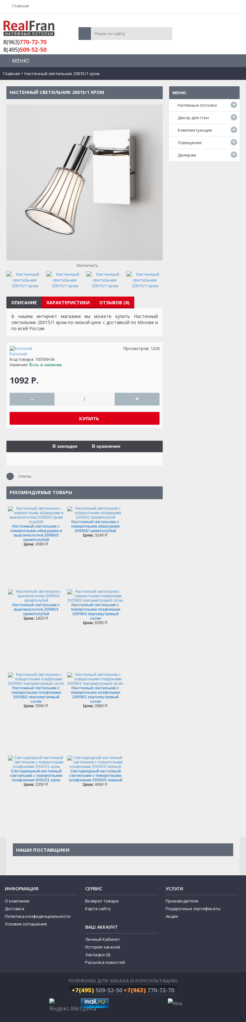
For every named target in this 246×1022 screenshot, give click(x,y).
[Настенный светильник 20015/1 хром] (26, 278)
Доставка (14, 908)
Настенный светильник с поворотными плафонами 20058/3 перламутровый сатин (95, 612)
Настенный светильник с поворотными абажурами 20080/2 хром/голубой (95, 526)
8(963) (24, 42)
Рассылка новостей (105, 962)
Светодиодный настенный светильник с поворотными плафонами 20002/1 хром (36, 775)
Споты (24, 476)
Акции (172, 916)
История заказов (102, 947)
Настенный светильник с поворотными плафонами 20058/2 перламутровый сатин (36, 695)
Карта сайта (98, 908)
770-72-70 (149, 990)
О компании (17, 901)
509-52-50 (97, 990)
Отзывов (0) (114, 302)
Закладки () (97, 954)
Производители (182, 901)
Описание (24, 302)
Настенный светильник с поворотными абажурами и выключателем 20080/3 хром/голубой (36, 533)
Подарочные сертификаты (193, 908)
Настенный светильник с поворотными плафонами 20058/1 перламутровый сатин (95, 695)
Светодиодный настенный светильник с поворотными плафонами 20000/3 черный (95, 775)
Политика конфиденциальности (37, 916)
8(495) (24, 49)
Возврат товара (102, 901)
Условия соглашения (26, 924)
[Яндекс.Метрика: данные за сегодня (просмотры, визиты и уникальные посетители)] (72, 1005)
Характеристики (68, 302)
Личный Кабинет (102, 939)
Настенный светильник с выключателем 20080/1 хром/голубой (36, 609)
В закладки (65, 446)
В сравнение (106, 446)
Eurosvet (18, 354)
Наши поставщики (43, 850)
